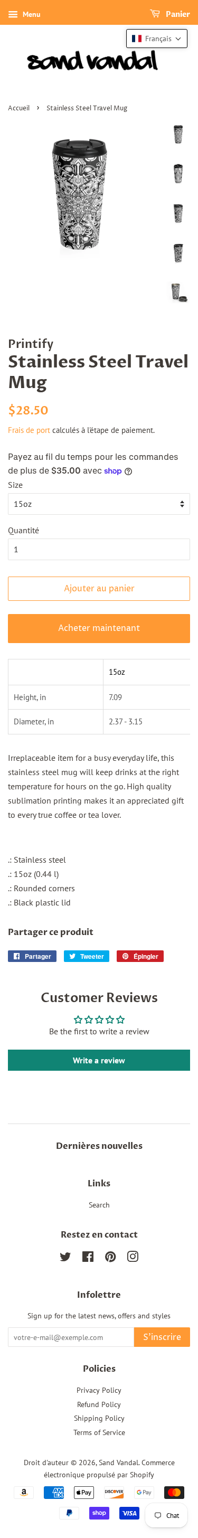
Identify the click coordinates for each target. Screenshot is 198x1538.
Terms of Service (99, 1432)
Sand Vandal (118, 1462)
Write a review (99, 1060)
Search (99, 1205)
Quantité (23, 530)
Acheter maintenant (99, 628)
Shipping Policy (99, 1418)
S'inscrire (162, 1337)
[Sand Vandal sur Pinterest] (110, 1258)
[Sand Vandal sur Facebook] (88, 1258)
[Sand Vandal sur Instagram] (132, 1258)
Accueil (19, 108)
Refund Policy (99, 1404)
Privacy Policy (99, 1390)
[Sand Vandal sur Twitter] (65, 1258)
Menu (31, 14)
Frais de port (29, 430)
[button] (157, 39)
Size (15, 484)
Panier (177, 15)
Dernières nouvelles (99, 1146)
